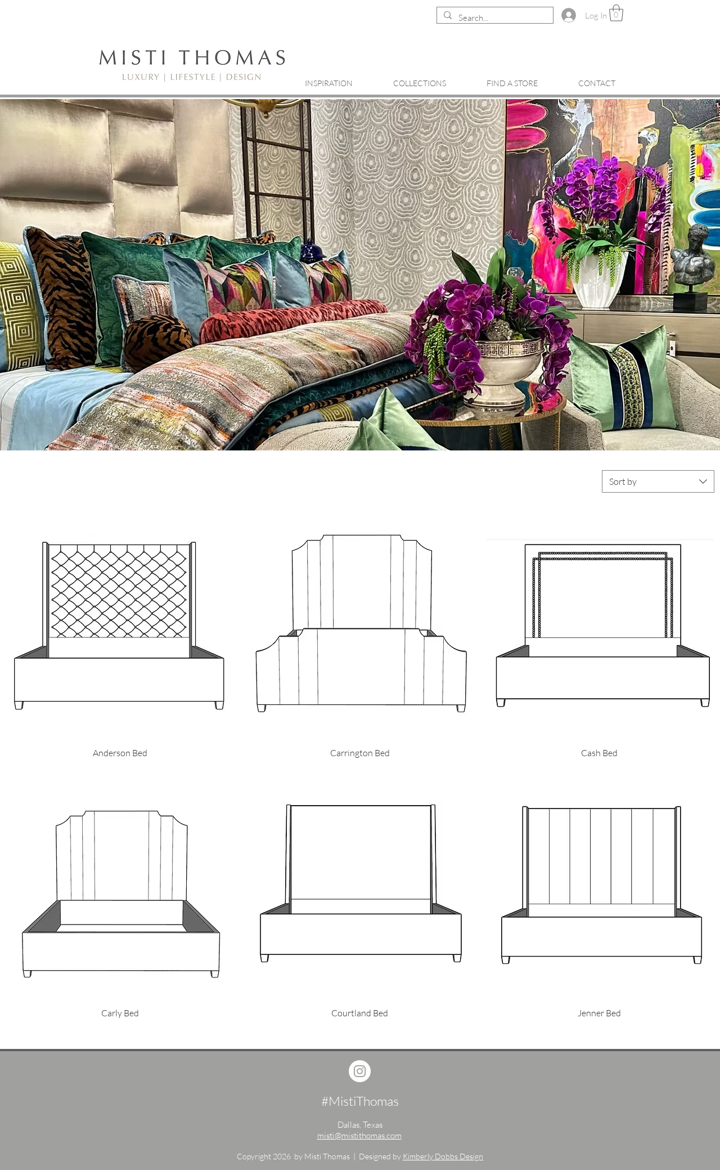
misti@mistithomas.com (359, 1135)
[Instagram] (360, 1071)
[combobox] (658, 481)
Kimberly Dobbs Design (443, 1156)
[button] (616, 13)
